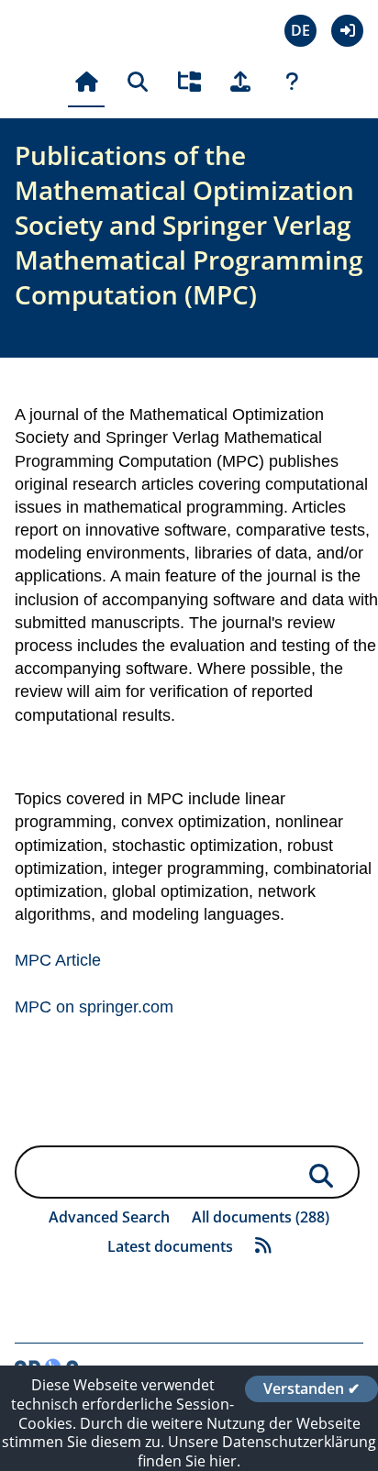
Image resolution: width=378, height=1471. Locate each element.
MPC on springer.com (94, 1007)
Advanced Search (109, 1217)
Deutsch (300, 31)
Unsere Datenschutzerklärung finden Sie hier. (257, 1451)
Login (347, 31)
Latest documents (170, 1246)
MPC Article (58, 960)
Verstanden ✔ (311, 1388)
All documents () (260, 1217)
